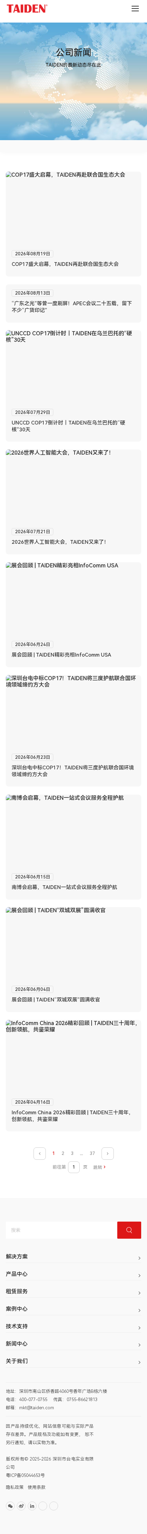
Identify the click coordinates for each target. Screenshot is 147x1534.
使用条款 (36, 1487)
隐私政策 (15, 1487)
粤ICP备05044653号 (25, 1475)
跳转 (97, 1167)
